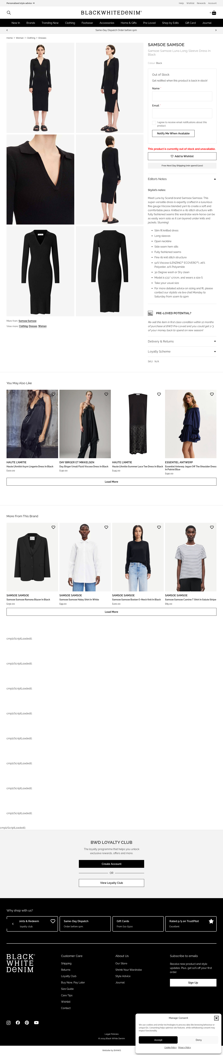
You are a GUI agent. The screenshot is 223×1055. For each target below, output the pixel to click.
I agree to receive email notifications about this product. (182, 124)
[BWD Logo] (111, 13)
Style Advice (122, 976)
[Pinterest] (27, 1023)
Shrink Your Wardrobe (128, 969)
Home (10, 38)
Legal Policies (112, 1034)
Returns (65, 969)
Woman (20, 38)
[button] (216, 1018)
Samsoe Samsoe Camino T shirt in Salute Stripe (190, 599)
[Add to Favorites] (53, 394)
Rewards (201, 3)
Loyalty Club (68, 976)
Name (156, 88)
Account (212, 3)
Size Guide (67, 988)
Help (181, 3)
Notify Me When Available (173, 133)
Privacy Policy (184, 1047)
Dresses (42, 38)
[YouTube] (36, 1023)
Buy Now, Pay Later (73, 982)
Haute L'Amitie (16, 462)
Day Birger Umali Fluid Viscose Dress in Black (83, 466)
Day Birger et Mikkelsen (76, 462)
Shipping (66, 963)
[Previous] (7, 30)
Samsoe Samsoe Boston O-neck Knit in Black (136, 599)
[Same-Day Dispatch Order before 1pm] (111, 30)
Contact (66, 1008)
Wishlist (190, 3)
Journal (120, 982)
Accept (158, 1040)
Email (156, 105)
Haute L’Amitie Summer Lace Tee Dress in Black (137, 466)
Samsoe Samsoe (166, 44)
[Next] (215, 30)
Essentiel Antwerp (179, 462)
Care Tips (66, 995)
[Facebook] (18, 1023)
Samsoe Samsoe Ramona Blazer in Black (28, 599)
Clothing (31, 38)
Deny (199, 1040)
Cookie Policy (170, 1047)
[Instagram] (9, 1023)
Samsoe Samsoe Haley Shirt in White (79, 599)
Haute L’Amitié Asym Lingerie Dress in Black (30, 466)
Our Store (121, 963)
